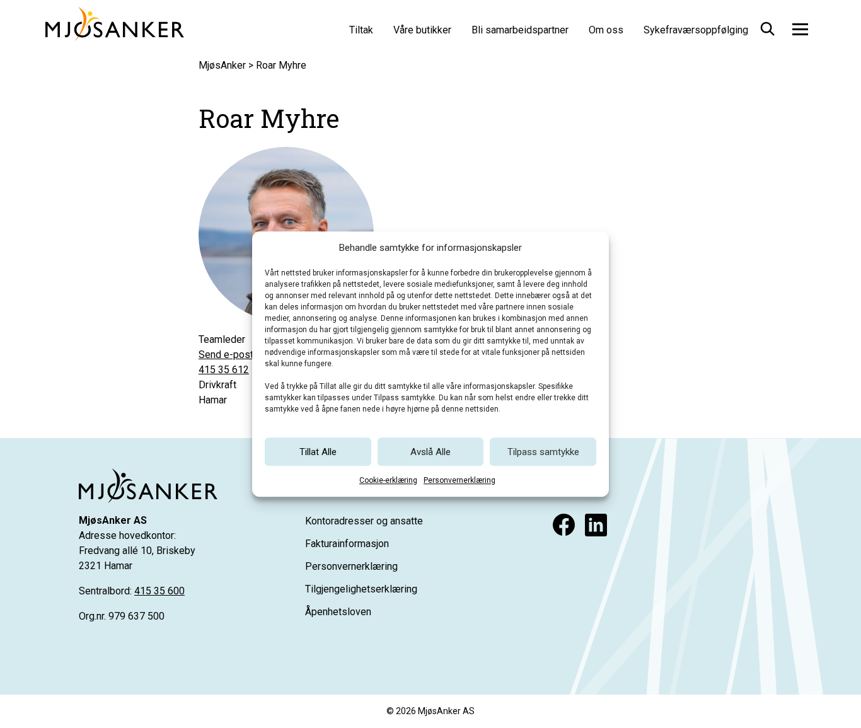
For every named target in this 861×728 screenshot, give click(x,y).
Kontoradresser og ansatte (364, 521)
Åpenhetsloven (338, 612)
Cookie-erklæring (388, 480)
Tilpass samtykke (543, 452)
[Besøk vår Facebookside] (564, 525)
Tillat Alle (318, 452)
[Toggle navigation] (800, 29)
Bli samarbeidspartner (520, 30)
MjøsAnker (222, 65)
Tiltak (361, 30)
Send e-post (226, 355)
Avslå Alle (430, 452)
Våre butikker (422, 30)
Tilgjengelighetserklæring (361, 589)
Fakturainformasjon (347, 544)
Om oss (606, 30)
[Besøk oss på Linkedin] (596, 525)
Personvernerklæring (459, 480)
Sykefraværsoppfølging (696, 30)
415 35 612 (224, 370)
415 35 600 (159, 591)
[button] (766, 27)
